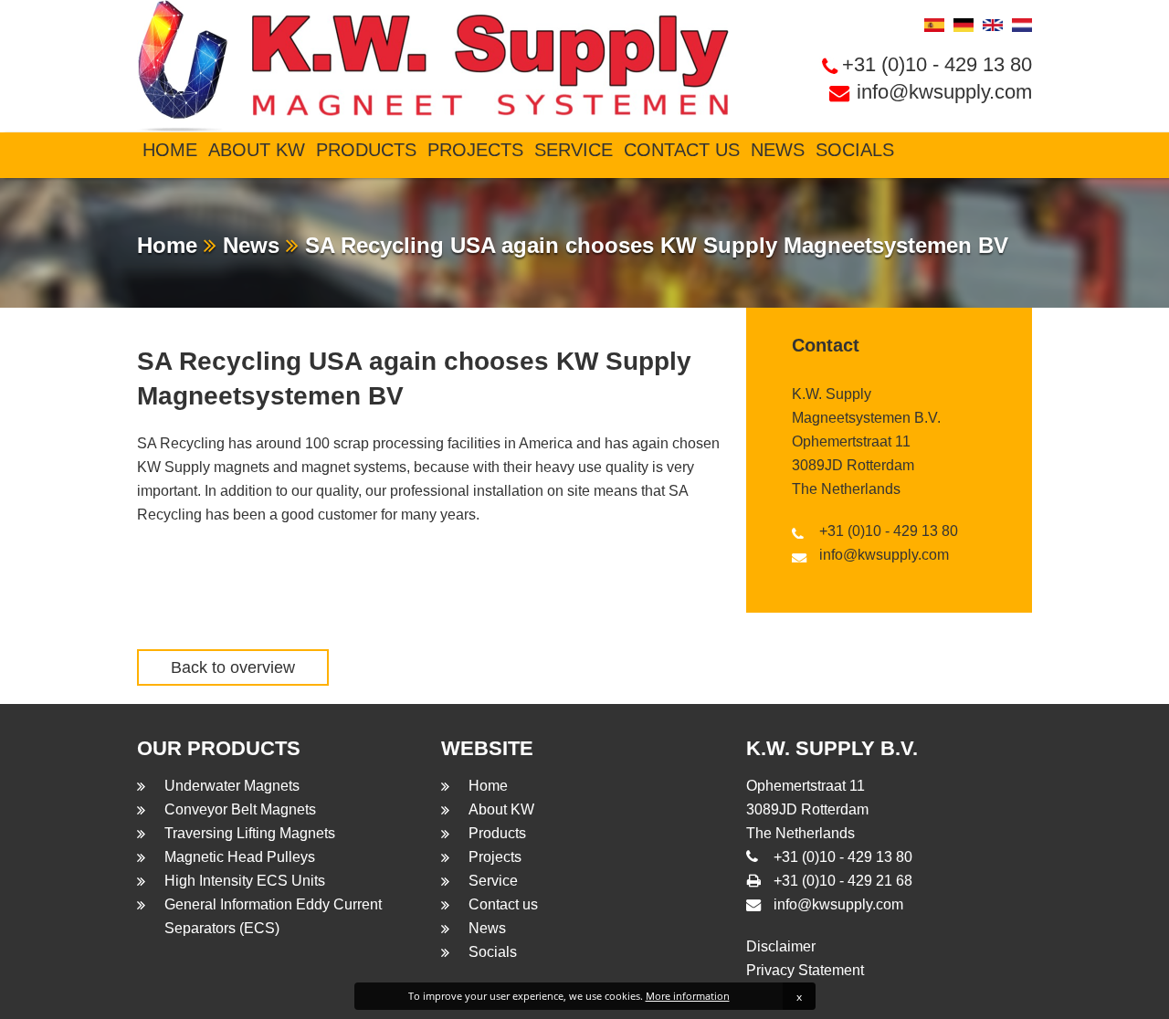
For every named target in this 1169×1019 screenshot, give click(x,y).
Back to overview (233, 667)
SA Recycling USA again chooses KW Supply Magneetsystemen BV (653, 245)
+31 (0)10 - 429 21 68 (843, 880)
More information (688, 996)
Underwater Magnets (232, 785)
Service (573, 150)
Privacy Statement (805, 970)
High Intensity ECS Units (244, 880)
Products (366, 150)
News (778, 150)
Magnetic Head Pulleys (239, 857)
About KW (256, 150)
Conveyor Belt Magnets (240, 809)
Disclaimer (781, 946)
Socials (855, 150)
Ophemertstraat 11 (851, 441)
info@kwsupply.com (944, 91)
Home (169, 150)
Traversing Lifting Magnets (249, 833)
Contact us (682, 150)
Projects (475, 150)
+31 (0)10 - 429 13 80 (937, 64)
